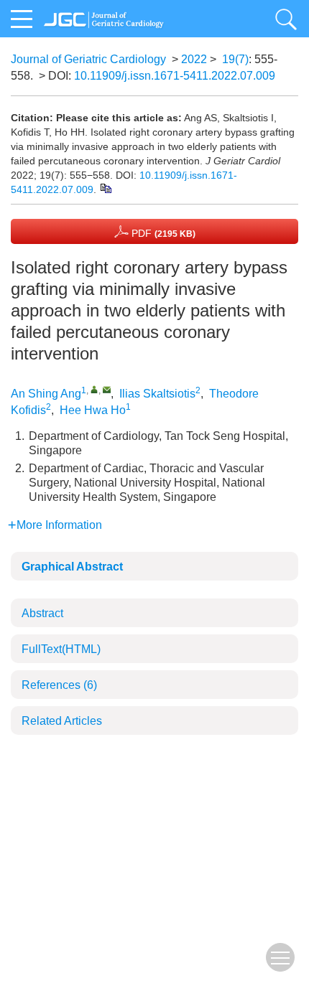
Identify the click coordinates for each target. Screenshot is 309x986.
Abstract (42, 613)
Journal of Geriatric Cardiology (88, 59)
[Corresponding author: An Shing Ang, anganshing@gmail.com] (94, 389)
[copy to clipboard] (105, 187)
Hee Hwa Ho (93, 410)
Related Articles (62, 721)
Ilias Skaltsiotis (157, 394)
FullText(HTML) (61, 649)
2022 (194, 59)
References (59, 685)
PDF (162, 233)
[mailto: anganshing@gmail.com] (107, 389)
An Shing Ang (46, 394)
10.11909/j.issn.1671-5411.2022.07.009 (174, 76)
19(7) (235, 59)
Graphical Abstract (72, 566)
